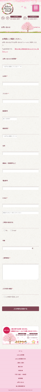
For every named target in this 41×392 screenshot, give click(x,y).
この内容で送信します (12, 297)
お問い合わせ (20, 382)
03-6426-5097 (15, 18)
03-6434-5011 (32, 18)
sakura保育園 (20, 355)
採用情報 (20, 378)
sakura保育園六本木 (20, 359)
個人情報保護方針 (20, 386)
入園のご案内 (20, 363)
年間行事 (20, 370)
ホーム (20, 351)
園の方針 (20, 366)
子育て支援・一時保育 (20, 374)
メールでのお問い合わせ (3, 18)
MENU (35, 8)
